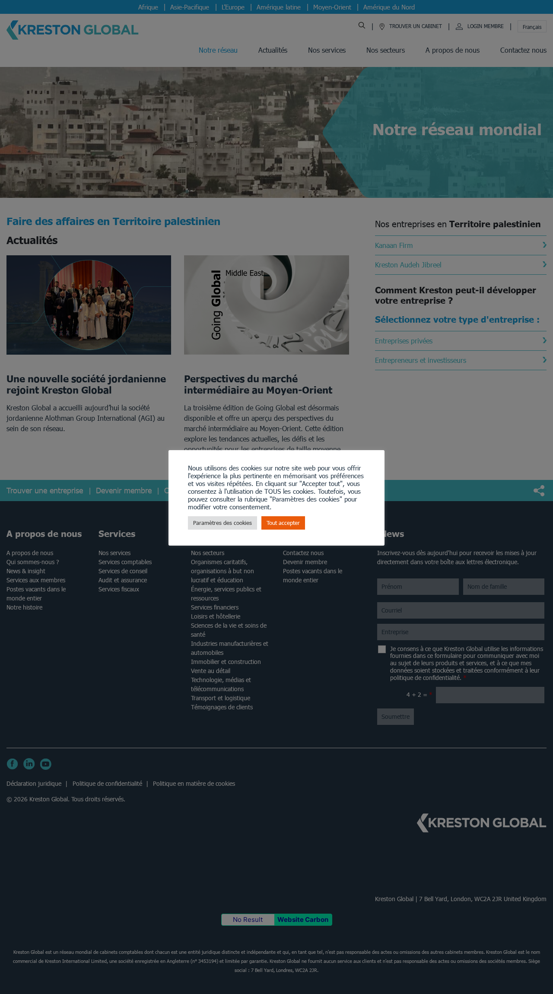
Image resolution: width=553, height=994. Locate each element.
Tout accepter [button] (283, 523)
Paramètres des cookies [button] (222, 523)
